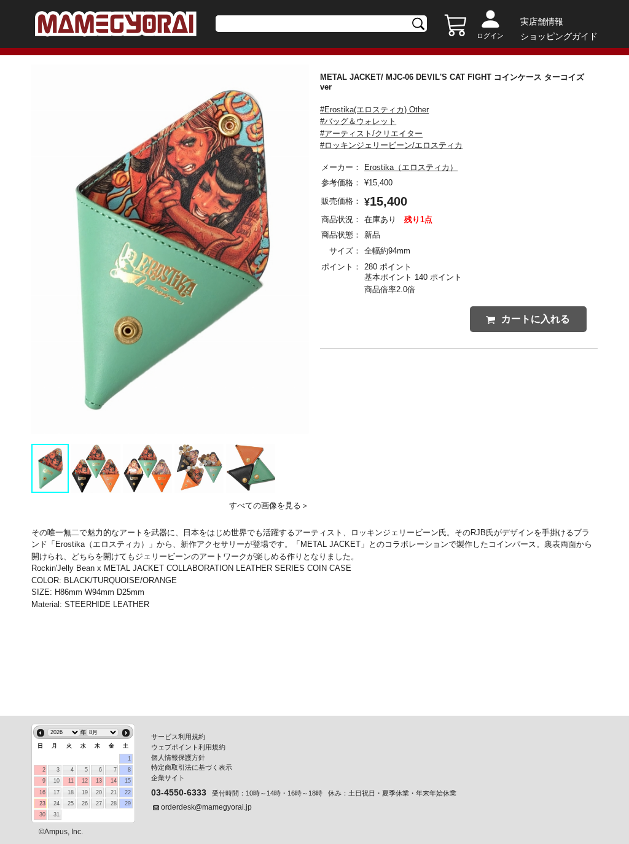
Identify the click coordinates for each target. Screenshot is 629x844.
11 (71, 781)
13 (99, 781)
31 (56, 814)
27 (99, 803)
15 (128, 781)
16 (42, 792)
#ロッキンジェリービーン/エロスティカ (391, 145)
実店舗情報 (541, 21)
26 (85, 803)
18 (71, 792)
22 (128, 792)
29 (128, 803)
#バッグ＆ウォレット (358, 121)
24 (56, 803)
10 (56, 781)
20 (99, 792)
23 (42, 803)
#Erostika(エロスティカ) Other (374, 109)
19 (85, 792)
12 (85, 781)
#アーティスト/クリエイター (371, 133)
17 (56, 792)
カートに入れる (535, 319)
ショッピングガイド (559, 36)
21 (114, 792)
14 (114, 781)
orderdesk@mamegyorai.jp (206, 807)
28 (114, 803)
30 (42, 814)
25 (71, 803)
